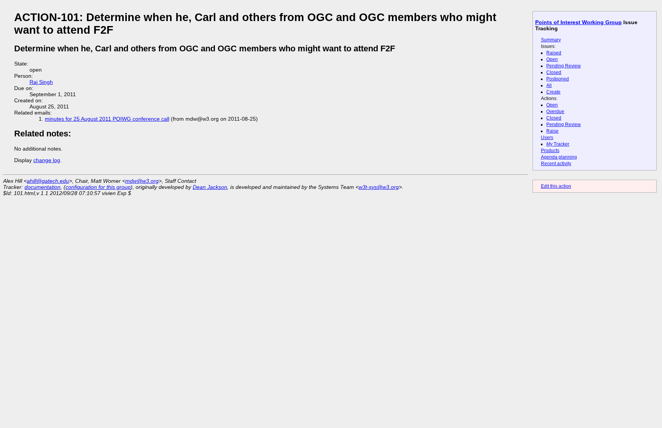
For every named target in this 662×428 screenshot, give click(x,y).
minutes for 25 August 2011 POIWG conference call (107, 119)
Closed (553, 72)
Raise (552, 131)
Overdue (555, 111)
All (549, 85)
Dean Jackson (210, 187)
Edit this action (556, 186)
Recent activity (556, 163)
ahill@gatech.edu (48, 181)
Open (552, 59)
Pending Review (563, 66)
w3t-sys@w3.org (379, 187)
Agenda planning (559, 157)
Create (553, 92)
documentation (43, 187)
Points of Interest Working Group (578, 22)
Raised (553, 53)
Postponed (557, 79)
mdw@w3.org (142, 181)
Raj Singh (41, 82)
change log (46, 160)
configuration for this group (98, 187)
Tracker (557, 144)
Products (550, 150)
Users (547, 137)
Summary (551, 40)
